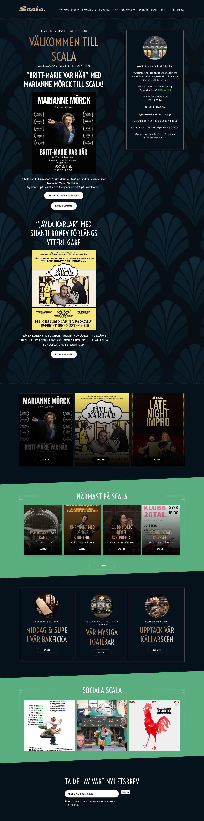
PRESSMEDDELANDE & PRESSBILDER (64, 195)
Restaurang (89, 10)
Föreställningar (69, 10)
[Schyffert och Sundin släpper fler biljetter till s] (49, 725)
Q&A (163, 10)
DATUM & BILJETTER (63, 206)
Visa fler (102, 566)
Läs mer (45, 460)
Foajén (50, 542)
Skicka (125, 792)
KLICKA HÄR (164, 90)
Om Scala (104, 10)
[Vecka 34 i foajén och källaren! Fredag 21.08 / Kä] (102, 725)
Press (154, 10)
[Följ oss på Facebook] (174, 9)
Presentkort (128, 10)
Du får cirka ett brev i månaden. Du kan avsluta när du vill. (92, 803)
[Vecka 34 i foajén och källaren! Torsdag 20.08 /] (154, 725)
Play (115, 10)
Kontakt (143, 10)
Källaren (89, 542)
